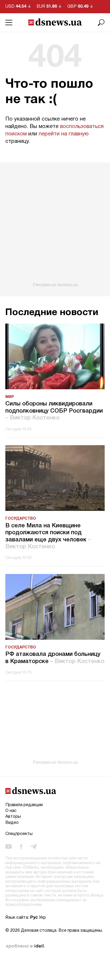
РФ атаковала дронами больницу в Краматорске (54, 658)
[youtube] (8, 846)
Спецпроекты (19, 834)
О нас (11, 811)
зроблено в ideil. (25, 946)
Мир (9, 397)
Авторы (13, 817)
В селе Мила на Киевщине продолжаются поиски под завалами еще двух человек (48, 536)
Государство (20, 518)
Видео (12, 823)
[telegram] (33, 846)
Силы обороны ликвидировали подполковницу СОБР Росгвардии (54, 411)
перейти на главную (64, 134)
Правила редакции (24, 805)
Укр (42, 918)
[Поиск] (101, 22)
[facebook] (21, 846)
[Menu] (8, 22)
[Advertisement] (55, 225)
